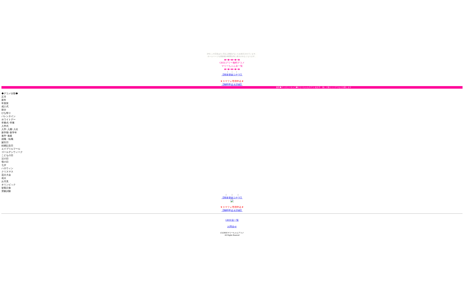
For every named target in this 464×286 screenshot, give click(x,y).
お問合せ (232, 226)
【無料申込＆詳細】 (232, 84)
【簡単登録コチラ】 (232, 74)
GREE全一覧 (232, 220)
